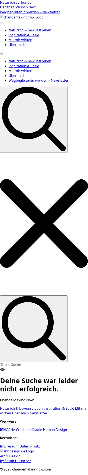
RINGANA (8, 429)
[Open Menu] (1, 23)
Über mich (17, 44)
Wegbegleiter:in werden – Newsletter (39, 80)
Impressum (9, 446)
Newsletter (38, 413)
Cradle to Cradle (29, 429)
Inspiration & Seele (24, 35)
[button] (44, 224)
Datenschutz (29, 446)
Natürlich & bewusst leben (30, 30)
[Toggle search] (33, 119)
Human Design (55, 429)
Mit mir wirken (20, 39)
